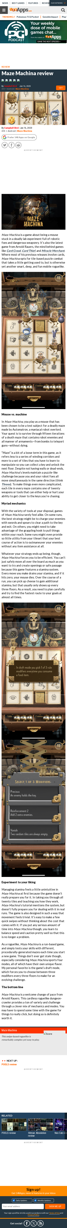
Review (6, 66)
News (5, 3)
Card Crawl (14, 250)
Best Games (18, 3)
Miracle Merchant (53, 250)
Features (33, 3)
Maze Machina (22, 89)
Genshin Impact (50, 17)
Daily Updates (21, 1200)
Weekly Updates (44, 1200)
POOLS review (9, 1064)
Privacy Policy (33, 1215)
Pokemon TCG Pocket (28, 17)
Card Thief (28, 250)
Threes (6, 484)
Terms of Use (54, 1213)
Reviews (46, 3)
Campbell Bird (10, 86)
